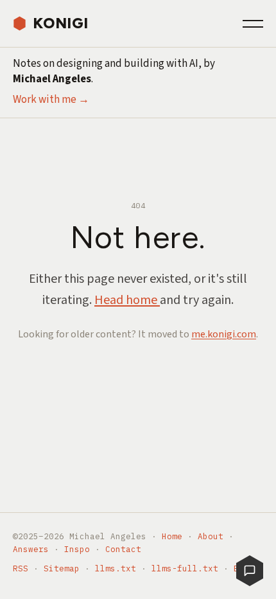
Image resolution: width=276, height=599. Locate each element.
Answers (31, 549)
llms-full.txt (184, 568)
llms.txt (115, 568)
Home (172, 536)
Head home (127, 300)
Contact (123, 549)
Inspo (77, 549)
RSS (20, 568)
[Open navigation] (253, 23)
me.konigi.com (223, 334)
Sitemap (62, 568)
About (210, 536)
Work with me (51, 99)
